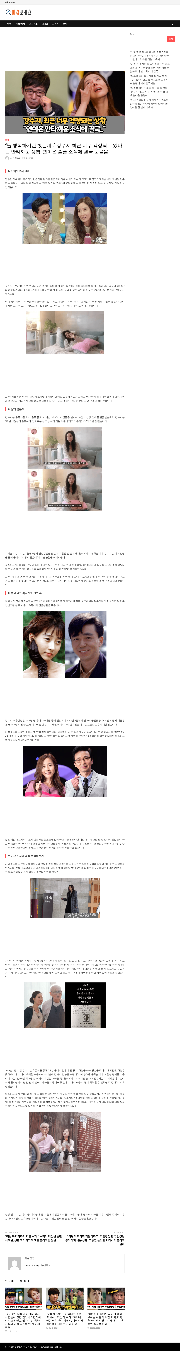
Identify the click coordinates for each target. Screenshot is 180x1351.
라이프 (45, 23)
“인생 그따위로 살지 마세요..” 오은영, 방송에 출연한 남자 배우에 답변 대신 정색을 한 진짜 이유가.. (149, 104)
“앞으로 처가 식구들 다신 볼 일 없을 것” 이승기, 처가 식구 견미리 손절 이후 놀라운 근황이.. (149, 92)
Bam (59, 1346)
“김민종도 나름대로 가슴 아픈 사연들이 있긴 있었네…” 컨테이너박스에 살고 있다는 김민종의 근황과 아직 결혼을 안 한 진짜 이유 (23, 1320)
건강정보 (33, 23)
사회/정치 (20, 23)
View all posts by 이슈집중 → (37, 1265)
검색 (132, 34)
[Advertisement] (65, 51)
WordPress (48, 1346)
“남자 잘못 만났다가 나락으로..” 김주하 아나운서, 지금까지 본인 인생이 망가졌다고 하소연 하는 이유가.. (149, 56)
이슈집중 (16, 158)
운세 (65, 23)
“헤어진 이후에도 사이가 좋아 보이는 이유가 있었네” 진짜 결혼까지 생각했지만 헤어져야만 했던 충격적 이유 (105, 1318)
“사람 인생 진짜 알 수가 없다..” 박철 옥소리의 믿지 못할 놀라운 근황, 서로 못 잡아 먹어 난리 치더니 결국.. (150, 68)
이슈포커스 (26, 1346)
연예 (9, 23)
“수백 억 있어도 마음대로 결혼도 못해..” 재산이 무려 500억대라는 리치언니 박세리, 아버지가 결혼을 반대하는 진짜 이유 (64, 1318)
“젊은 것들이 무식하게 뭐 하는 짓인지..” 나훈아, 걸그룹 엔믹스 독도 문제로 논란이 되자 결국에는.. (149, 80)
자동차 (55, 23)
